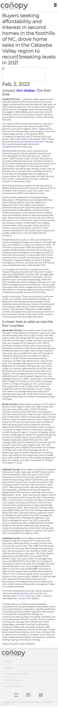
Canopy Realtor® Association (15, 653)
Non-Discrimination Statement (16, 674)
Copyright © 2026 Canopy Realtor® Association (20, 702)
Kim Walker (25, 90)
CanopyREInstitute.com (14, 686)
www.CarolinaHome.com (20, 593)
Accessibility (9, 668)
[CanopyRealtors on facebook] (28, 695)
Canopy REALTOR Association (15, 6)
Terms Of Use (6, 704)
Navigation (55, 5)
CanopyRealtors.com (12, 680)
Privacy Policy (47, 702)
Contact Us (8, 662)
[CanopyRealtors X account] (40, 695)
